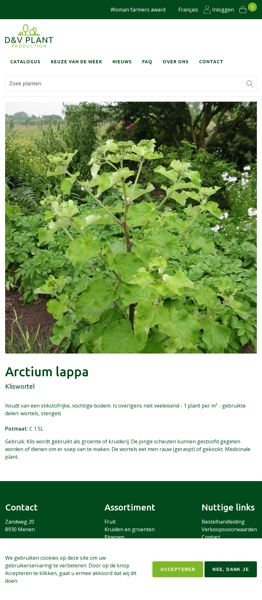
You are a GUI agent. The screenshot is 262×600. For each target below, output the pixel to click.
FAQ (147, 61)
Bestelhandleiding (223, 521)
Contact (211, 61)
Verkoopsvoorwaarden (229, 529)
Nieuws (122, 61)
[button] (250, 83)
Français (188, 9)
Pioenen (114, 537)
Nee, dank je (230, 569)
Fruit (110, 521)
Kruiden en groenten (129, 529)
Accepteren (177, 569)
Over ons (176, 61)
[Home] (29, 36)
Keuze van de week (76, 61)
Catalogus (25, 61)
